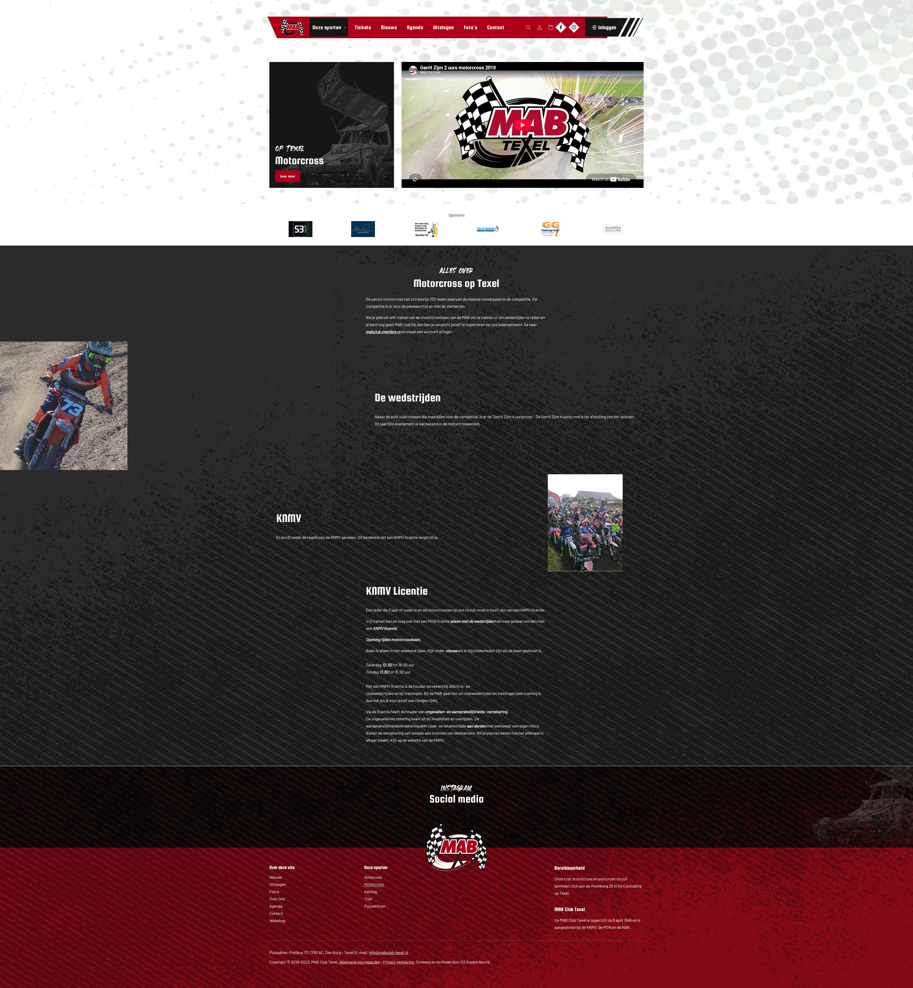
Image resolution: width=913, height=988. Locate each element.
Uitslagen (277, 884)
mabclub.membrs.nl (383, 331)
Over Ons (277, 898)
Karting (370, 891)
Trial (368, 898)
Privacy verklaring (398, 962)
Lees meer (287, 176)
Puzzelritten (374, 906)
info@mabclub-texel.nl (388, 952)
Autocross (373, 877)
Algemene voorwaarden (359, 962)
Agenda (275, 906)
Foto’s (274, 891)
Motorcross (374, 884)
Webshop (277, 920)
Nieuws (275, 877)
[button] (328, 27)
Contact (276, 913)
